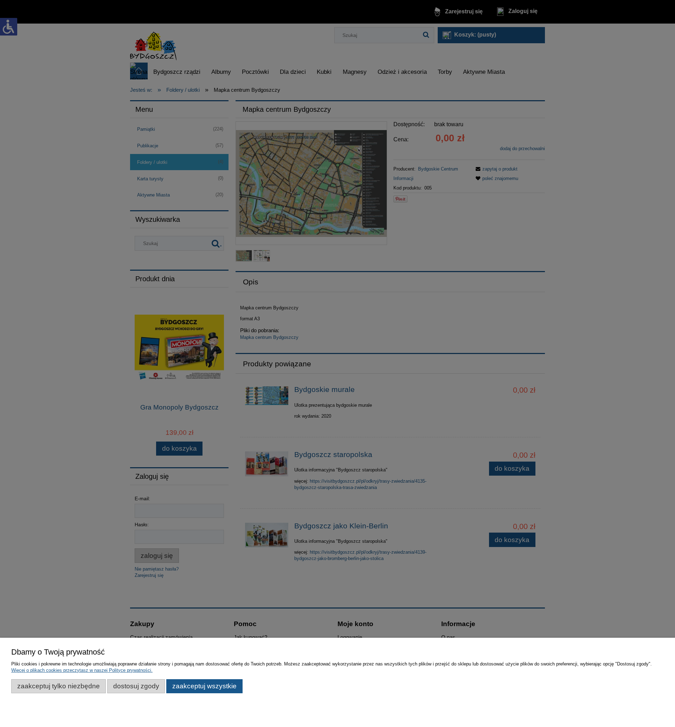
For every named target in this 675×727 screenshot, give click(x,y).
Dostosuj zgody (136, 686)
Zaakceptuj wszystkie (204, 686)
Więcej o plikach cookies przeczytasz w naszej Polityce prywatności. (82, 670)
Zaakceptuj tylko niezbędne (58, 686)
